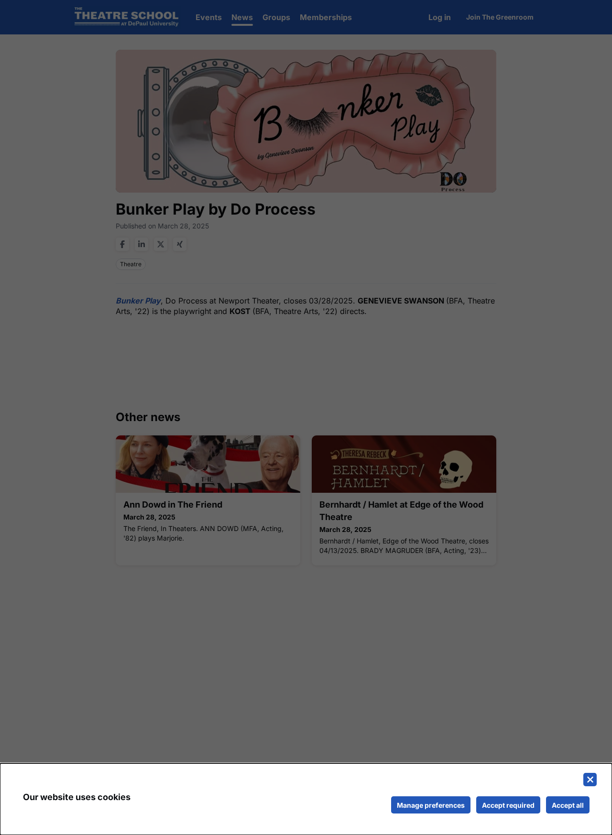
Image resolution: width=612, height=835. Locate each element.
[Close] (590, 779)
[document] (306, 799)
